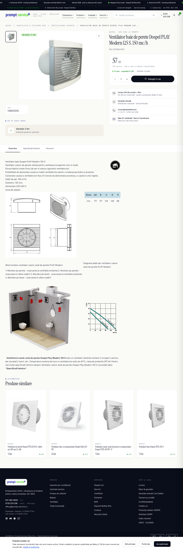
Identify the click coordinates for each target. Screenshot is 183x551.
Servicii (97, 489)
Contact (97, 510)
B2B (96, 502)
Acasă (8, 25)
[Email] (18, 518)
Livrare (142, 485)
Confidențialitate (146, 502)
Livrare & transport (124, 8)
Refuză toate (130, 544)
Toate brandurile (57, 506)
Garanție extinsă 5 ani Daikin (151, 493)
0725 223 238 (166, 15)
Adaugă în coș (154, 79)
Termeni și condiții (146, 497)
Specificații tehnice (31, 148)
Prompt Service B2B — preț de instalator (23, 8)
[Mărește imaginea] (99, 36)
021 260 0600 (11, 500)
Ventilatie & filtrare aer (31, 25)
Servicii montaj (139, 8)
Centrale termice (57, 489)
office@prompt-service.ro (16, 507)
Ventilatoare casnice (62, 25)
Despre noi (99, 485)
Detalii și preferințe (31, 547)
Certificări (98, 493)
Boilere (53, 497)
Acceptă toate (162, 544)
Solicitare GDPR (145, 514)
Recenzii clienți (100, 514)
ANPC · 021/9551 (146, 522)
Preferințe (146, 544)
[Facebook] (6, 518)
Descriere (13, 148)
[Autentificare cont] (174, 15)
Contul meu (156, 8)
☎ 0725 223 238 (171, 8)
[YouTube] (10, 518)
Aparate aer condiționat (60, 485)
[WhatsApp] (14, 518)
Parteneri (98, 497)
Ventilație (54, 502)
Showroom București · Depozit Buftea (61, 8)
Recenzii (50, 148)
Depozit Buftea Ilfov (103, 506)
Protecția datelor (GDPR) (149, 510)
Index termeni (145, 518)
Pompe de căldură (58, 493)
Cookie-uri (143, 506)
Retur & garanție (146, 489)
